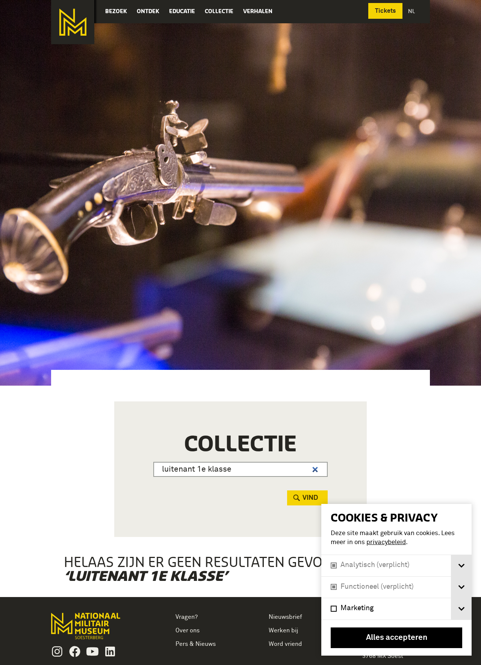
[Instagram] (57, 651)
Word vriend (285, 644)
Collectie (219, 11)
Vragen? (186, 617)
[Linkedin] (110, 651)
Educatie (182, 11)
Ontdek (148, 11)
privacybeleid (386, 542)
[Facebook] (75, 651)
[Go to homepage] (97, 629)
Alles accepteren (396, 638)
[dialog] (396, 580)
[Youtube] (92, 651)
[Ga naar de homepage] (72, 22)
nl (412, 11)
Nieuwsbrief (285, 617)
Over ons (187, 630)
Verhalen (257, 11)
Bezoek (116, 11)
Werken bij (283, 630)
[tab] (461, 565)
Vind (310, 498)
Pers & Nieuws (195, 644)
